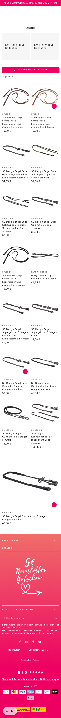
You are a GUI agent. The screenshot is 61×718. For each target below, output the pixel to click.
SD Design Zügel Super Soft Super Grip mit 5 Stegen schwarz (44, 174)
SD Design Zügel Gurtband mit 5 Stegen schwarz (15, 436)
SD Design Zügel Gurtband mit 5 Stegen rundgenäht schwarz (24, 518)
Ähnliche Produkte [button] (54, 106)
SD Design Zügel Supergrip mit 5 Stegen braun (44, 332)
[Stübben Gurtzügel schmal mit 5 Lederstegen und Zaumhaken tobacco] (45, 97)
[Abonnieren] (57, 618)
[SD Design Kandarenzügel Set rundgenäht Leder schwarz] (45, 413)
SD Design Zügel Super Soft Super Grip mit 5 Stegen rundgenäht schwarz (15, 226)
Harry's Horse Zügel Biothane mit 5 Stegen (43, 277)
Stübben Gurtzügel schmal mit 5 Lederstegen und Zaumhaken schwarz (13, 280)
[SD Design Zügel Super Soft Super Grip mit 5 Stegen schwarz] (45, 151)
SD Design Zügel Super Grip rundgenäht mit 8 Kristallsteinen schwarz (15, 174)
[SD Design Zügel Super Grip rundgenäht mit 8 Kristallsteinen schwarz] (16, 151)
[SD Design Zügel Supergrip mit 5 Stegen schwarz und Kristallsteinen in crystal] (16, 309)
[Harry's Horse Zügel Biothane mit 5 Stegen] (45, 255)
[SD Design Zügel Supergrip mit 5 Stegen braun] (45, 309)
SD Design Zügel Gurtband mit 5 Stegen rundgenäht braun (44, 386)
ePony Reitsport (33, 660)
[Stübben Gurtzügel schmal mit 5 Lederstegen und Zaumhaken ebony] (16, 97)
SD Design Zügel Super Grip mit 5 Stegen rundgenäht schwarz (15, 386)
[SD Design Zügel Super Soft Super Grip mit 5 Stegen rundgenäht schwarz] (16, 201)
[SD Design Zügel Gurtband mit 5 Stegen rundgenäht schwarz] (30, 481)
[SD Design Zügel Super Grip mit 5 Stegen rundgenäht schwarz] (16, 362)
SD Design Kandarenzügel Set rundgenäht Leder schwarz (42, 438)
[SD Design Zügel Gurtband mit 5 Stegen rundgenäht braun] (45, 362)
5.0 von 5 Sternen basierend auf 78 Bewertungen (30, 679)
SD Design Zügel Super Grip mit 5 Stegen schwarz (44, 224)
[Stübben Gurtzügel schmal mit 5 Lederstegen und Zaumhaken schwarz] (16, 255)
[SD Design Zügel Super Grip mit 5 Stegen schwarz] (45, 201)
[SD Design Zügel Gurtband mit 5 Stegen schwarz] (16, 413)
